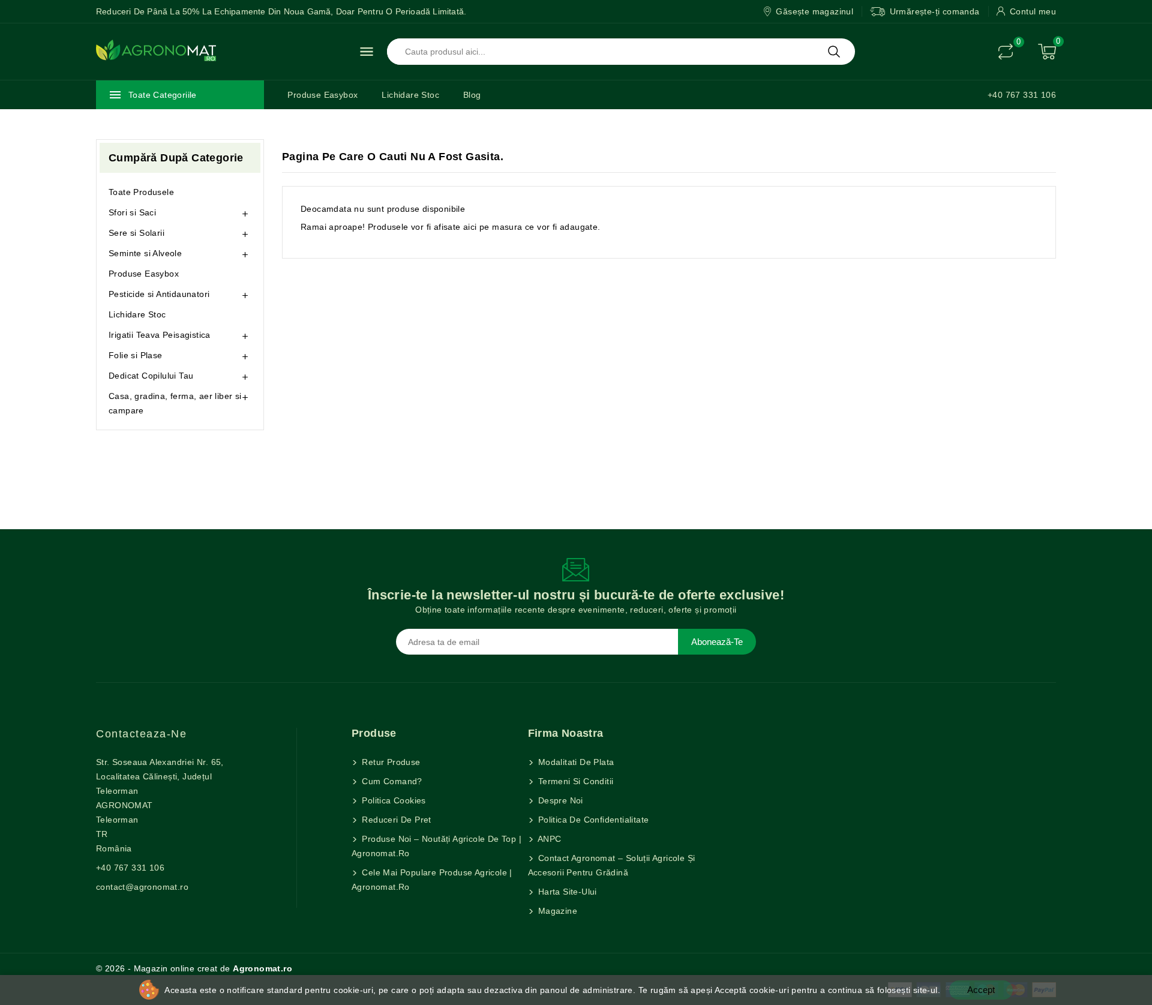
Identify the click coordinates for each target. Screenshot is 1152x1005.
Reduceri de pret (395, 819)
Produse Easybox (322, 95)
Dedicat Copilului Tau (151, 375)
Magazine (557, 911)
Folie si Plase (136, 355)
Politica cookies (392, 800)
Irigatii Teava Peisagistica (160, 335)
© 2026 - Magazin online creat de (194, 968)
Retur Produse (390, 762)
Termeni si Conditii (575, 781)
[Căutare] (834, 51)
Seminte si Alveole (145, 253)
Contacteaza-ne (141, 734)
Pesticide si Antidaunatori (159, 294)
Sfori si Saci (132, 212)
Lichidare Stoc (410, 95)
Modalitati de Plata (575, 762)
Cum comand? (390, 781)
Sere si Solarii (136, 233)
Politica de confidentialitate (592, 819)
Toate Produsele (141, 192)
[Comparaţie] (1005, 51)
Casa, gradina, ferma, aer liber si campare (175, 403)
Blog (472, 95)
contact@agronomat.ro (142, 887)
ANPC (549, 839)
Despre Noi (559, 800)
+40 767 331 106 (1022, 95)
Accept (981, 990)
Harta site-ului (566, 891)
